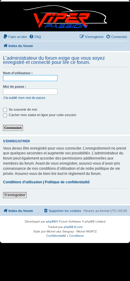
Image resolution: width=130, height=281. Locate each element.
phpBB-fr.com (73, 227)
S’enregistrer (14, 195)
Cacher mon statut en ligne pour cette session (42, 115)
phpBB (51, 221)
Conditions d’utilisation (22, 182)
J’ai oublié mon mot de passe (24, 97)
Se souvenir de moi (22, 109)
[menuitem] (15, 36)
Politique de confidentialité (67, 182)
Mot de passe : (14, 86)
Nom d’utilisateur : (18, 73)
